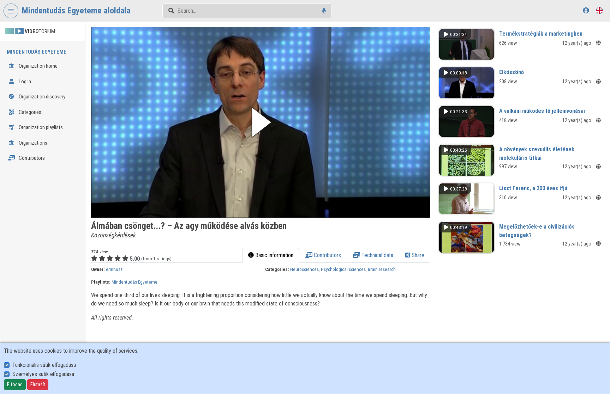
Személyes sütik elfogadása (43, 374)
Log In (24, 81)
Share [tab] (417, 255)
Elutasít (37, 384)
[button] (260, 122)
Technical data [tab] (376, 255)
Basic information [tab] (273, 255)
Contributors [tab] (326, 255)
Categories (29, 112)
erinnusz (114, 269)
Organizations (32, 143)
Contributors (31, 158)
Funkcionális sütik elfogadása (44, 365)
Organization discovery (41, 96)
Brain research (382, 269)
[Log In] (586, 10)
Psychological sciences (343, 269)
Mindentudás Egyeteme (134, 282)
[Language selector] (599, 10)
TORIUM (40, 31)
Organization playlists (40, 127)
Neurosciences (304, 269)
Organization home (38, 66)
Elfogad (15, 384)
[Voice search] (324, 10)
